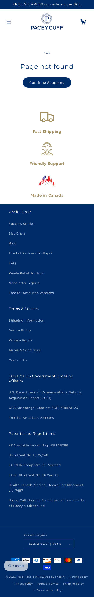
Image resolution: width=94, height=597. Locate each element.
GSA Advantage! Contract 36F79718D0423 (43, 408)
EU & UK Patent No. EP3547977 (34, 475)
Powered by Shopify (51, 576)
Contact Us (18, 360)
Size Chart (17, 233)
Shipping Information (26, 321)
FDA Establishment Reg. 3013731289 (38, 445)
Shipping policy (73, 583)
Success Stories (22, 224)
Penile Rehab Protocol (27, 273)
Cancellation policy (49, 590)
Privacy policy (23, 583)
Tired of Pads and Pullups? (31, 253)
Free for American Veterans (31, 293)
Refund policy (79, 576)
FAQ (12, 263)
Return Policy (20, 330)
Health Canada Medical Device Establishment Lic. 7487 (46, 487)
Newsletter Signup (24, 283)
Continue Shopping (47, 82)
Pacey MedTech (27, 576)
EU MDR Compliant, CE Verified (35, 465)
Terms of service (48, 583)
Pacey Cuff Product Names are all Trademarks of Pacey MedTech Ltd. (47, 503)
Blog (13, 243)
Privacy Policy (20, 340)
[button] (9, 22)
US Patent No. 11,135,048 (28, 455)
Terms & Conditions (25, 350)
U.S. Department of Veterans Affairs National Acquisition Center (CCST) (45, 395)
